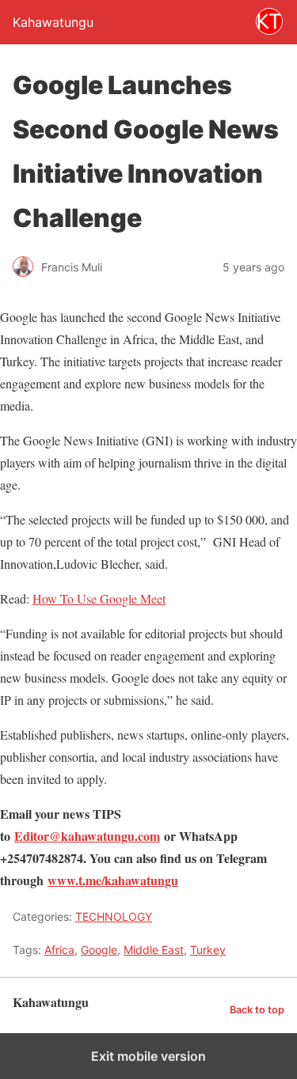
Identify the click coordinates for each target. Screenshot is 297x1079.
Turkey (208, 949)
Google (99, 949)
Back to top (257, 1010)
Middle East (154, 949)
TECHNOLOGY (113, 916)
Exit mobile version (148, 1056)
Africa (59, 949)
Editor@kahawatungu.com (87, 836)
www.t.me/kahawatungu (113, 880)
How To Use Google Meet (99, 598)
